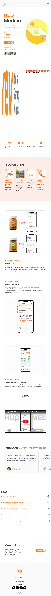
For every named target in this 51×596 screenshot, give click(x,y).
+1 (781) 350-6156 (18, 578)
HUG (9, 15)
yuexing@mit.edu (19, 581)
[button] (48, 4)
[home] (3, 3)
